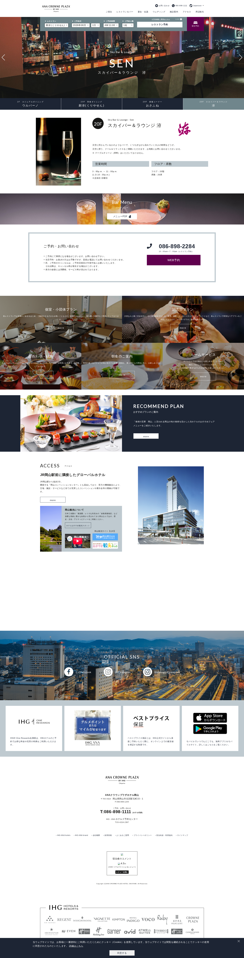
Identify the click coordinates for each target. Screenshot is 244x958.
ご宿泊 (109, 12)
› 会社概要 (95, 835)
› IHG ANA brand (81, 835)
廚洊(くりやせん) (91, 104)
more (61, 328)
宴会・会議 (143, 12)
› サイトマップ (182, 835)
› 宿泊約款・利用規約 (164, 835)
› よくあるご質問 (122, 835)
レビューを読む (122, 872)
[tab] (195, 24)
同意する (122, 953)
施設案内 (174, 12)
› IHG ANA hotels (63, 835)
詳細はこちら (76, 946)
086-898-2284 (177, 247)
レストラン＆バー (124, 12)
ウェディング (159, 12)
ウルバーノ (30, 104)
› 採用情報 (107, 835)
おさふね (152, 104)
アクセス (187, 12)
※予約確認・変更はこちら (161, 19)
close (177, 19)
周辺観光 (200, 12)
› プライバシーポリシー (142, 835)
